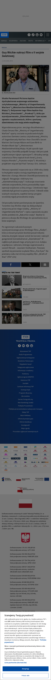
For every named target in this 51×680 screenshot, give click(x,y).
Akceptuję (25, 669)
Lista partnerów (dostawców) (16, 663)
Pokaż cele (25, 676)
